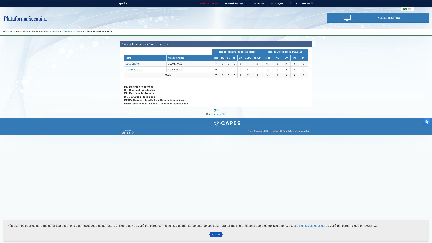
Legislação (277, 3)
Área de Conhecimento (99, 31)
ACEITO (216, 234)
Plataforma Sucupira (25, 19)
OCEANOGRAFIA (134, 69)
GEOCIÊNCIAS (133, 63)
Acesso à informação (236, 3)
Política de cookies (312, 225)
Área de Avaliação (73, 31)
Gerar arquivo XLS (216, 114)
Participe (259, 3)
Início (6, 31)
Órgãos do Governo (300, 3)
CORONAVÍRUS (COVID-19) (208, 3)
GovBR (123, 3)
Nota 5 (55, 31)
